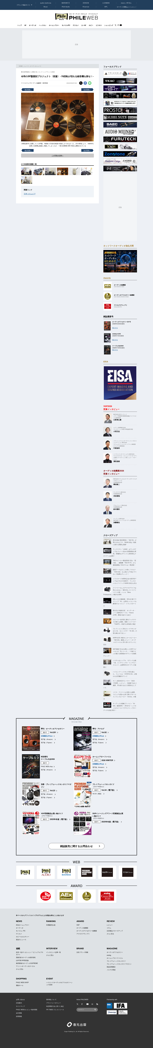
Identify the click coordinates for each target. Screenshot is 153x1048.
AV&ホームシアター (22, 925)
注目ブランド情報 (82, 952)
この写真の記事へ (57, 155)
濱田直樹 (116, 461)
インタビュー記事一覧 (53, 952)
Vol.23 (52, 790)
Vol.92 (104, 732)
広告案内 (19, 1003)
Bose (46, 7)
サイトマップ (20, 1006)
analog (109, 955)
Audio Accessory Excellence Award (121, 296)
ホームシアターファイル (115, 958)
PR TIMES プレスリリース (55, 1009)
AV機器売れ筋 (50, 925)
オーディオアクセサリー (115, 952)
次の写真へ (87, 89)
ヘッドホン (42, 25)
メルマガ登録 (111, 970)
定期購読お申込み (47, 736)
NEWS (19, 921)
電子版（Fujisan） (47, 742)
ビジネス (99, 25)
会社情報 (19, 1013)
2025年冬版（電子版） (59, 819)
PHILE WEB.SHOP (22, 982)
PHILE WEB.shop (47, 766)
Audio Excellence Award (119, 286)
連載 (18, 948)
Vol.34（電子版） (108, 790)
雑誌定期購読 (111, 967)
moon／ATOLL (126, 3)
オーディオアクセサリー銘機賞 (86, 931)
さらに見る (110, 934)
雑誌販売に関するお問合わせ (76, 846)
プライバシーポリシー (53, 1003)
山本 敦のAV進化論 (22, 960)
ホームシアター (54, 25)
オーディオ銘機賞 (82, 928)
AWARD (80, 921)
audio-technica (45, 3)
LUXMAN (106, 3)
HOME (21, 66)
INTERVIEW (51, 948)
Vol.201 (53, 732)
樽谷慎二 (116, 484)
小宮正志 (116, 431)
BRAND (80, 948)
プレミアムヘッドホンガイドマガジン (119, 964)
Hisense (86, 7)
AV (25, 25)
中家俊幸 (116, 448)
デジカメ (76, 25)
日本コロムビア (30, 194)
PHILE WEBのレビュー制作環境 (26, 1009)
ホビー (91, 25)
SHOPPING (21, 978)
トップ (19, 25)
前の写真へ (28, 89)
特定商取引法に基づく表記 (55, 1006)
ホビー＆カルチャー (22, 937)
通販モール (19, 985)
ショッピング (108, 25)
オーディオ (32, 25)
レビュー (110, 925)
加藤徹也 (116, 522)
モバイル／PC (20, 931)
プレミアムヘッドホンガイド (116, 961)
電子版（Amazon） (47, 739)
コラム (109, 928)
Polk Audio (66, 7)
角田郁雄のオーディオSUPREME (27, 963)
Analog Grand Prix (118, 306)
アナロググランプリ (83, 934)
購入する (115, 328)
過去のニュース (21, 939)
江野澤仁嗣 (117, 420)
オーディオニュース (35, 66)
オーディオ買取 (126, 7)
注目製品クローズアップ (115, 931)
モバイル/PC (66, 25)
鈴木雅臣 (116, 509)
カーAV (83, 25)
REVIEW (111, 921)
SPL (106, 7)
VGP (78, 925)
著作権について (51, 999)
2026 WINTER (107, 760)
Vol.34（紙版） (97, 794)
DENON (86, 3)
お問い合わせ (20, 999)
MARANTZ (66, 3)
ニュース (26, 66)
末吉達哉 (116, 496)
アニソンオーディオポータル (25, 966)
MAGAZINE (76, 718)
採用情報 (19, 1016)
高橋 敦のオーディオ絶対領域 (25, 957)
